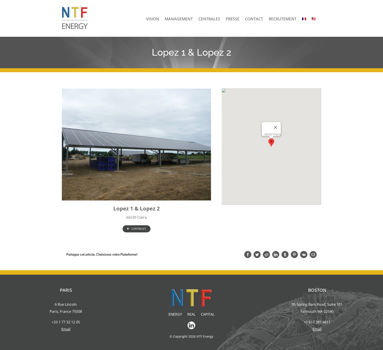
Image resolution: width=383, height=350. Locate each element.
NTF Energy (204, 336)
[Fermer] (275, 127)
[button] (271, 142)
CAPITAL (207, 314)
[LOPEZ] (136, 144)
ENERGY (175, 314)
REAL (191, 314)
